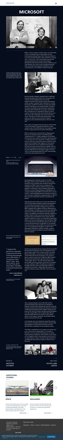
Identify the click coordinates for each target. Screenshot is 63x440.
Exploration (26, 425)
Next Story (51, 363)
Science (32, 425)
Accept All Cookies (51, 436)
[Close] (61, 436)
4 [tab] (12, 157)
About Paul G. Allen (28, 422)
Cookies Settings (42, 436)
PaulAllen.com (10, 3)
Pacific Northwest (45, 425)
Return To (10, 363)
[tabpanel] (41, 166)
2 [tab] (9, 157)
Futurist (37, 425)
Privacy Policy (5, 437)
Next (19, 157)
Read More (23, 413)
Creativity (53, 425)
